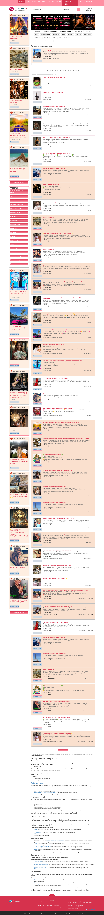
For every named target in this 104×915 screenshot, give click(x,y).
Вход (81, 1)
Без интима (13, 220)
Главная (34, 74)
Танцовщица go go (15, 256)
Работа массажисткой (45, 34)
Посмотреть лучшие (63, 749)
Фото (90, 902)
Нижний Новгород (87, 34)
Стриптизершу (37, 882)
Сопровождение (15, 248)
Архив (80, 902)
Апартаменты (14, 216)
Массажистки (70, 905)
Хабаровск (56, 906)
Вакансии (21, 1)
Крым (44, 905)
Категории (33, 1)
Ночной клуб (14, 240)
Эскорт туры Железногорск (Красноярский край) (45, 792)
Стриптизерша (65, 9)
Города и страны (86, 901)
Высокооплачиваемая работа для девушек (43, 40)
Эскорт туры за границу (73, 908)
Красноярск (78, 34)
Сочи (54, 37)
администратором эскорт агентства (55, 840)
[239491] (63, 22)
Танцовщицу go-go (38, 879)
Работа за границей (68, 37)
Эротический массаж (16, 204)
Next (96, 58)
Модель (12, 236)
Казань (63, 34)
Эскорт (43, 1)
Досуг (48, 1)
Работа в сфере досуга (39, 868)
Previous (30, 58)
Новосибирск (37, 37)
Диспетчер (13, 228)
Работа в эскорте (38, 783)
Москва (40, 904)
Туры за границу (15, 260)
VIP (39, 1)
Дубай (60, 37)
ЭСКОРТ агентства (78, 31)
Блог (53, 1)
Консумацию (37, 884)
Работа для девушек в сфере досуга (42, 846)
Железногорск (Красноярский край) (45, 74)
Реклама (58, 1)
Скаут (12, 244)
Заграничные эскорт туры (40, 867)
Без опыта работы (15, 224)
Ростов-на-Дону (47, 37)
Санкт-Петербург (47, 904)
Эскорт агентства (15, 208)
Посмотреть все (19, 182)
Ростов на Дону (49, 906)
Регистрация (89, 1)
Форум (80, 901)
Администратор (15, 212)
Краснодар (70, 34)
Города (28, 1)
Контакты (75, 902)
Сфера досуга (88, 31)
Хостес (12, 264)
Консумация (13, 232)
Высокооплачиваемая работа (16, 191)
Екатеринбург (56, 34)
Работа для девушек (38, 831)
